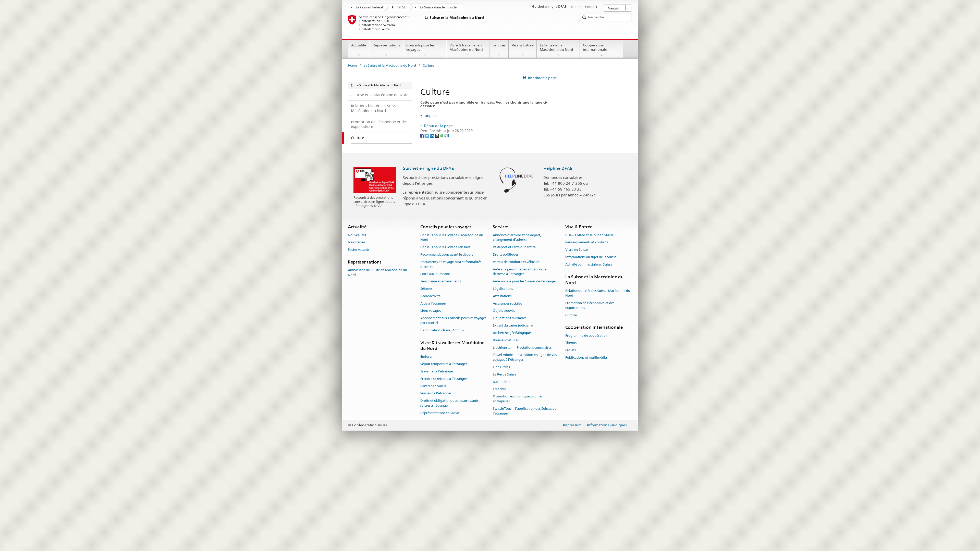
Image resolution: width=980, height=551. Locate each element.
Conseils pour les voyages (420, 47)
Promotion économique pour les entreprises (518, 398)
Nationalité (501, 382)
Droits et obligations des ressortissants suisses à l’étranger (449, 403)
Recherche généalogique (512, 333)
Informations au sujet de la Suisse (590, 257)
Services (499, 45)
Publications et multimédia (586, 357)
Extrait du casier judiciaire (513, 325)
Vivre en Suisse (576, 250)
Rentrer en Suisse (433, 386)
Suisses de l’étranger (435, 393)
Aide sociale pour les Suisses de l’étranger (524, 281)
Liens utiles (501, 367)
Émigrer (426, 357)
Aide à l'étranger (433, 303)
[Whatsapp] (442, 135)
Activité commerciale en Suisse (588, 264)
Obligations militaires (509, 318)
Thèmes (571, 343)
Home (352, 65)
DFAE (401, 7)
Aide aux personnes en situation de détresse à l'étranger (519, 271)
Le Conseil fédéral (369, 7)
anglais (431, 115)
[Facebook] (422, 135)
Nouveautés (357, 235)
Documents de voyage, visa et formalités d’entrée (450, 264)
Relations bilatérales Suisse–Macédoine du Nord (597, 293)
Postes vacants (358, 250)
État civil (499, 389)
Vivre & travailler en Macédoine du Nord (466, 47)
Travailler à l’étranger (436, 371)
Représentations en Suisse (440, 413)
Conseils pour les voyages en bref (445, 247)
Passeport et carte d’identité (514, 247)
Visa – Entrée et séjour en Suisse (589, 235)
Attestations (502, 296)
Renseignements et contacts (586, 242)
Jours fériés (356, 242)
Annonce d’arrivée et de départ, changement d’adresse (517, 237)
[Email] (447, 135)
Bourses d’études (506, 340)
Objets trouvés (504, 311)
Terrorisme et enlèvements (440, 281)
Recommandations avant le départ (446, 254)
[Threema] (437, 135)
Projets (570, 350)
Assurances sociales (507, 303)
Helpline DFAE (557, 168)
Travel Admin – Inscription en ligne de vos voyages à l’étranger (525, 357)
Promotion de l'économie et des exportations (589, 305)
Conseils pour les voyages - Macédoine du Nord (451, 237)
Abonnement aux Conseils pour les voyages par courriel (453, 320)
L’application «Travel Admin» (442, 330)
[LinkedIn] (432, 135)
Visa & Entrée (523, 45)
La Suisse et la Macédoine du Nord (556, 47)
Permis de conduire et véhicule (516, 262)
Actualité (358, 45)
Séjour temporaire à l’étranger (443, 364)
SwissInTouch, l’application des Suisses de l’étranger (524, 411)
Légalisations (503, 289)
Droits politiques (505, 254)
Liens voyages (430, 311)
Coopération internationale (595, 47)
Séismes (426, 289)
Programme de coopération (586, 335)
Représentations (386, 45)
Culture (571, 315)
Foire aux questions (435, 274)
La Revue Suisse (504, 374)
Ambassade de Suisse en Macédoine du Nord (377, 272)
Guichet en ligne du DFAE (428, 168)
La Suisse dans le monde (438, 7)
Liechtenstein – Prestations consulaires (522, 347)
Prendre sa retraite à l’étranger (443, 379)
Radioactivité (430, 296)
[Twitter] (427, 135)
